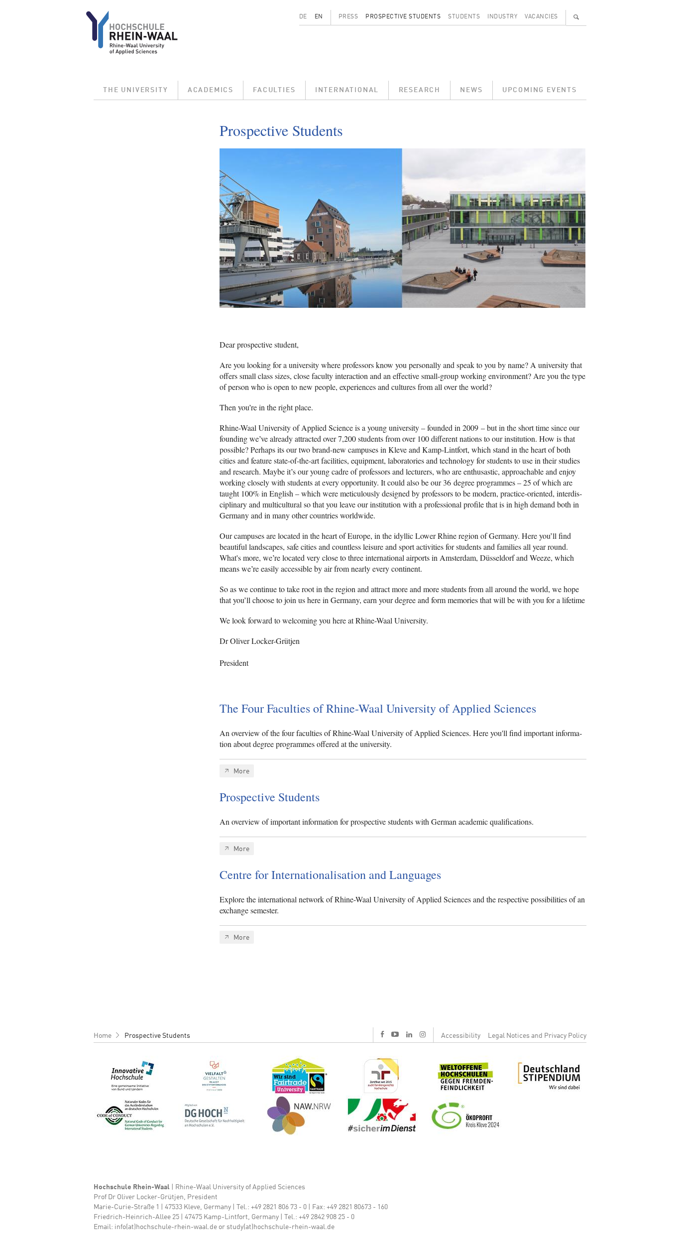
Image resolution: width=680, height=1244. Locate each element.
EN (319, 17)
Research (420, 90)
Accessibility (460, 1035)
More (241, 771)
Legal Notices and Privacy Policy (537, 1035)
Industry (502, 17)
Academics (210, 90)
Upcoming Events (539, 90)
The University (135, 90)
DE (303, 17)
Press (348, 17)
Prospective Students (403, 17)
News (471, 90)
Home (103, 1035)
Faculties (274, 90)
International (347, 90)
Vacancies (541, 17)
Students (464, 17)
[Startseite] (140, 32)
